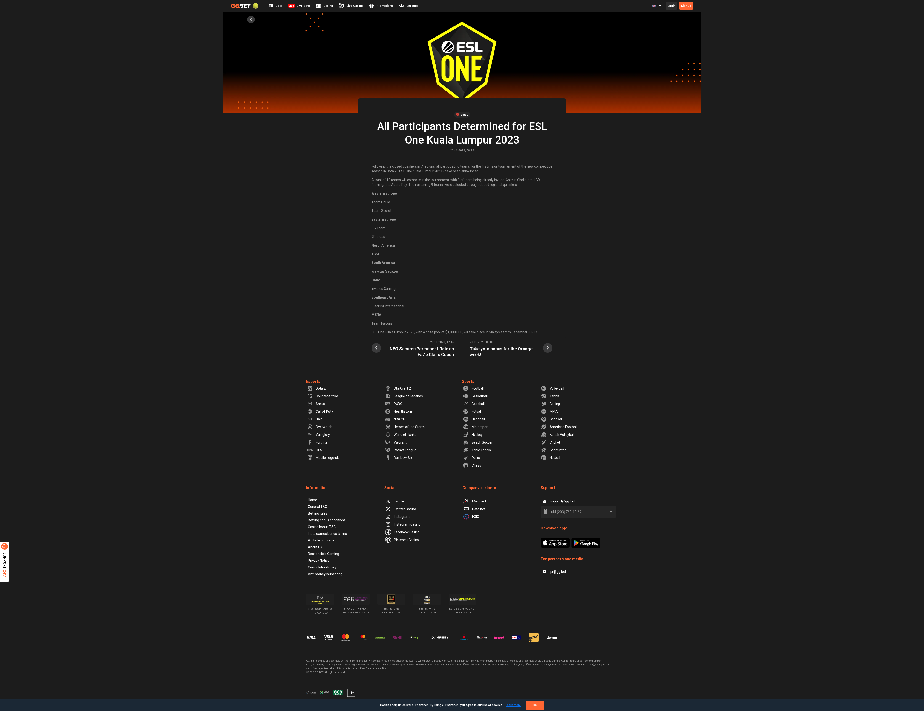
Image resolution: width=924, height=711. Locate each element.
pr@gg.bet (558, 572)
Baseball (478, 404)
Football (478, 388)
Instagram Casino (407, 524)
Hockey (477, 435)
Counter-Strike (327, 396)
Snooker (556, 419)
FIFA (319, 450)
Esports (313, 381)
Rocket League (405, 450)
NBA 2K (399, 419)
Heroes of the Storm (409, 427)
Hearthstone (403, 411)
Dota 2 (321, 388)
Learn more (513, 705)
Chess (476, 465)
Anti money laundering (325, 574)
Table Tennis (481, 450)
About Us (315, 547)
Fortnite (321, 442)
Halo (319, 419)
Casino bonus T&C (322, 527)
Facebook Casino (407, 532)
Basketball (480, 396)
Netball (555, 458)
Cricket (555, 442)
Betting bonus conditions (327, 520)
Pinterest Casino (406, 540)
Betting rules (317, 513)
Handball (478, 419)
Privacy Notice (318, 560)
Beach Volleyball (562, 435)
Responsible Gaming (323, 554)
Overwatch (324, 427)
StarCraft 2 (402, 388)
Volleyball (557, 388)
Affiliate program (321, 540)
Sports (468, 381)
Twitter (399, 501)
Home (312, 500)
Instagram (402, 517)
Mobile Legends (328, 458)
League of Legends (408, 396)
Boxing (555, 404)
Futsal (476, 411)
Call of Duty (324, 411)
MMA (554, 411)
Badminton (558, 450)
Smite (320, 404)
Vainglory (323, 435)
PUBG (398, 404)
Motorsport (480, 427)
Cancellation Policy (322, 567)
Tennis (555, 396)
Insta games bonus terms (327, 533)
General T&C (317, 507)
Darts (476, 458)
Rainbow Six (403, 458)
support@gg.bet (562, 501)
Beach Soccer (482, 442)
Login (671, 5)
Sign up (686, 5)
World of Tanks (405, 435)
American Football (563, 427)
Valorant (400, 442)
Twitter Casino (405, 509)
